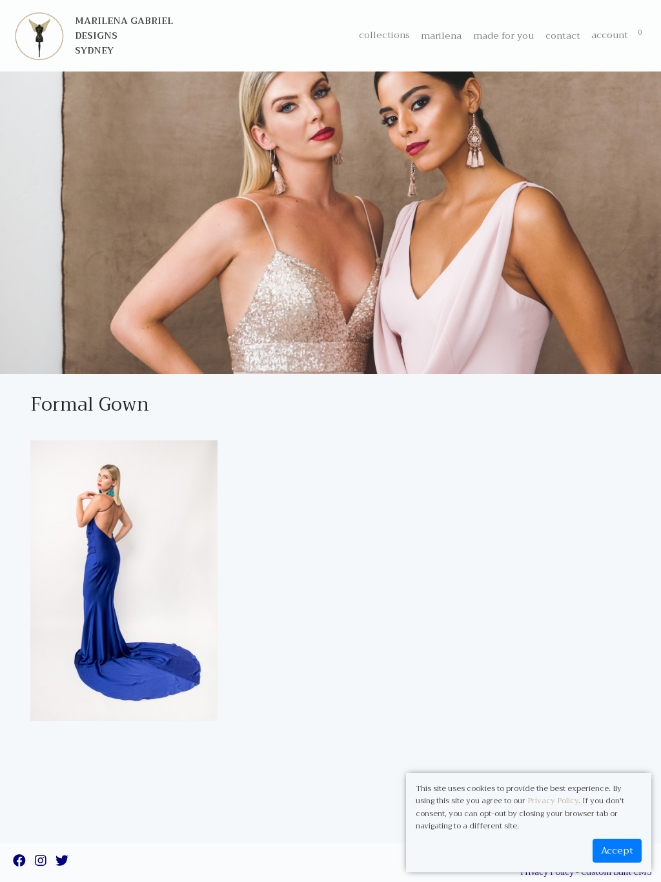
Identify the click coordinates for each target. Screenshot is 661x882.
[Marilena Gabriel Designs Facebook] (19, 862)
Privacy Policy (552, 800)
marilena (441, 36)
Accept (617, 851)
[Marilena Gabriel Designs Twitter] (62, 862)
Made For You (503, 36)
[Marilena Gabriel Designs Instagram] (41, 862)
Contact (562, 36)
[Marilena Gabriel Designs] (39, 36)
